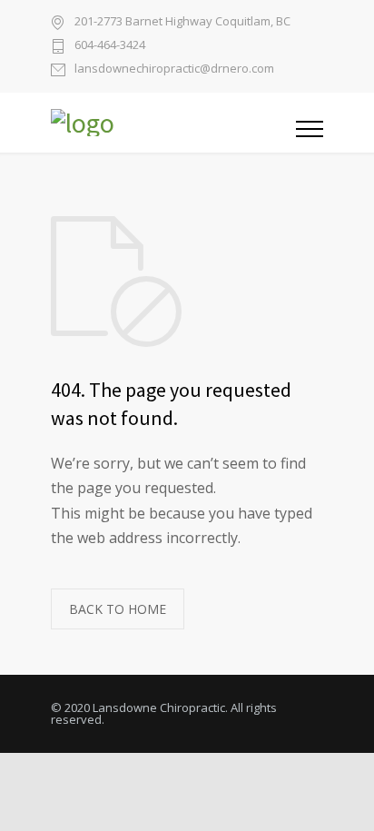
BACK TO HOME (117, 609)
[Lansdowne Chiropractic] (173, 122)
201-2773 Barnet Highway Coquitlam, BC (182, 21)
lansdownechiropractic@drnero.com (174, 69)
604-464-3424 (109, 46)
